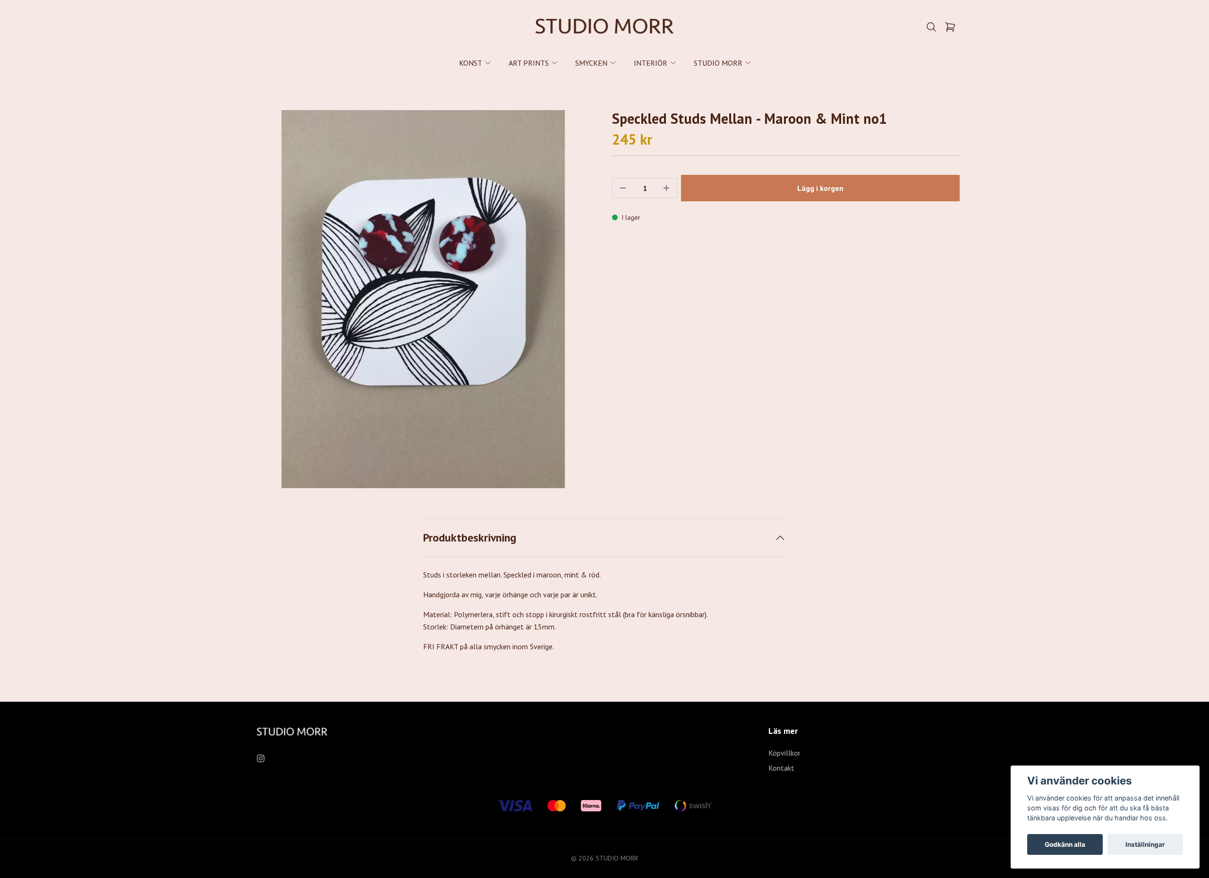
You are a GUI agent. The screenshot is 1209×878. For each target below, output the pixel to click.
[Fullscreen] (423, 299)
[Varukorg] (950, 26)
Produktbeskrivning (469, 537)
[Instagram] (260, 758)
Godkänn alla (1065, 844)
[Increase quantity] (666, 188)
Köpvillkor (784, 752)
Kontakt (781, 768)
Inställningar (1145, 844)
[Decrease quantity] (623, 188)
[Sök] (931, 26)
